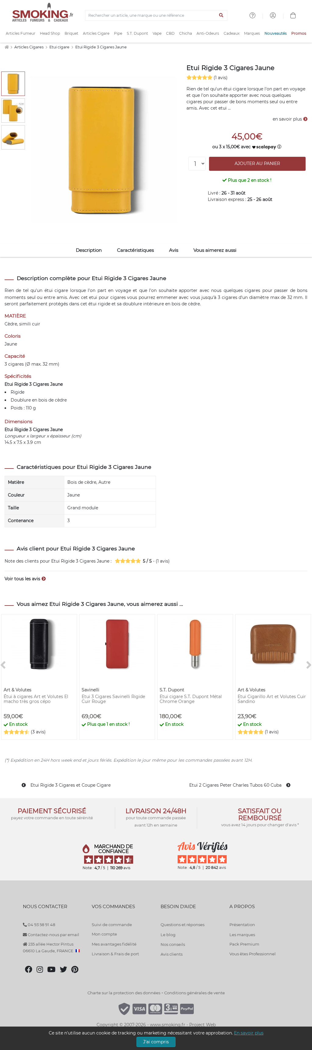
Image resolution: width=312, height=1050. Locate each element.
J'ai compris (156, 1042)
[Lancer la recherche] (221, 15)
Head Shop (50, 33)
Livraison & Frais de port (115, 953)
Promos (298, 33)
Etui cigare (59, 47)
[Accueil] (7, 47)
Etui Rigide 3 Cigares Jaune (101, 47)
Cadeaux (231, 33)
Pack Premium (244, 944)
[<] (3, 665)
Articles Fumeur (20, 33)
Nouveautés (275, 33)
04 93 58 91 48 (41, 924)
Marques (252, 33)
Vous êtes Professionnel (252, 953)
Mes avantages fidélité (114, 944)
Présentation (242, 924)
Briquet (71, 33)
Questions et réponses (182, 924)
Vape (157, 33)
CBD (170, 33)
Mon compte (104, 934)
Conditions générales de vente (194, 992)
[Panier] (293, 16)
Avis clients (172, 954)
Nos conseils (173, 944)
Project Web (202, 1024)
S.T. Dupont (137, 33)
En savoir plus (249, 1033)
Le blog (168, 934)
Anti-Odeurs (208, 33)
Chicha (185, 33)
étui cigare (56, 290)
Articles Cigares (29, 47)
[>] (309, 665)
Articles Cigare (96, 33)
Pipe (118, 33)
